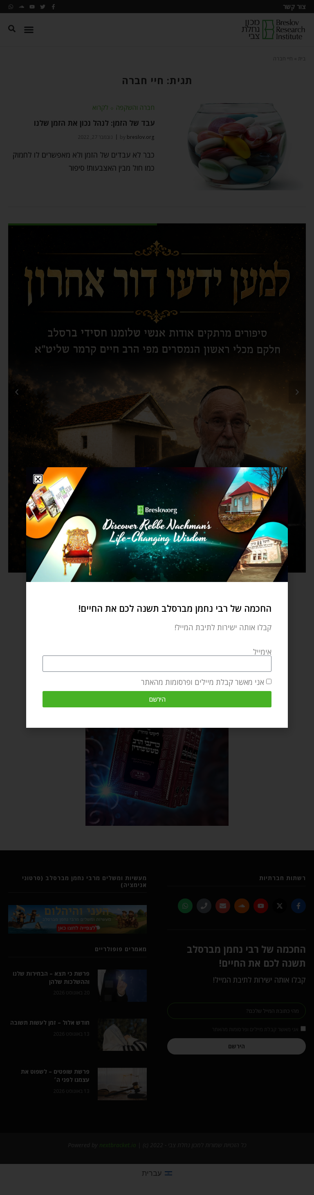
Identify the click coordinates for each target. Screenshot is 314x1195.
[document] (157, 597)
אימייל (262, 651)
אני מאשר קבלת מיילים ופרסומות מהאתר (202, 682)
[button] (38, 479)
